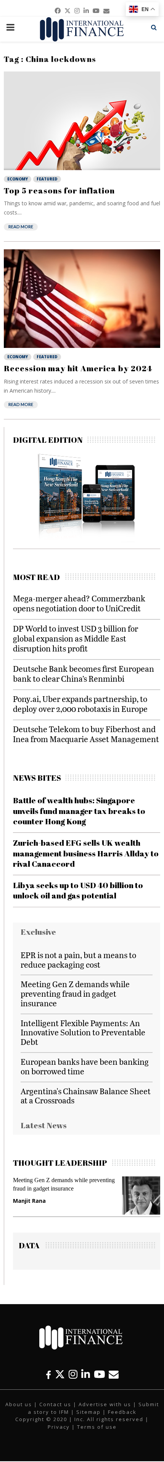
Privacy (59, 1426)
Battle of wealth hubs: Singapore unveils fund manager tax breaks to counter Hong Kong (79, 811)
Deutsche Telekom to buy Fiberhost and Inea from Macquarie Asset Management (86, 733)
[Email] (114, 1374)
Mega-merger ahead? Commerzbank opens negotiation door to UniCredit (79, 603)
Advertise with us (105, 1404)
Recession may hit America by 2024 (78, 368)
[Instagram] (73, 1374)
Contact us (55, 1404)
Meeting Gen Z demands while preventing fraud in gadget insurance (75, 993)
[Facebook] (48, 1374)
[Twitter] (60, 1374)
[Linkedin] (85, 1374)
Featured (47, 179)
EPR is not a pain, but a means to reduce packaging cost (78, 959)
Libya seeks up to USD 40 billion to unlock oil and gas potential (78, 890)
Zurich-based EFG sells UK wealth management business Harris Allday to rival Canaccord (86, 853)
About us (18, 1404)
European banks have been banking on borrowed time (85, 1066)
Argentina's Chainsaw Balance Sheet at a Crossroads (86, 1095)
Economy (17, 179)
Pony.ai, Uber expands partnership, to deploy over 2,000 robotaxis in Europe (80, 703)
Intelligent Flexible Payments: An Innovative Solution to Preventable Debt (83, 1032)
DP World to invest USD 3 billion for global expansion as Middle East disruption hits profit (75, 638)
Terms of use (97, 1426)
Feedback (122, 1411)
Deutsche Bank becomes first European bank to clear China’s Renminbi (83, 673)
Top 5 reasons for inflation (59, 190)
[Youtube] (99, 1374)
